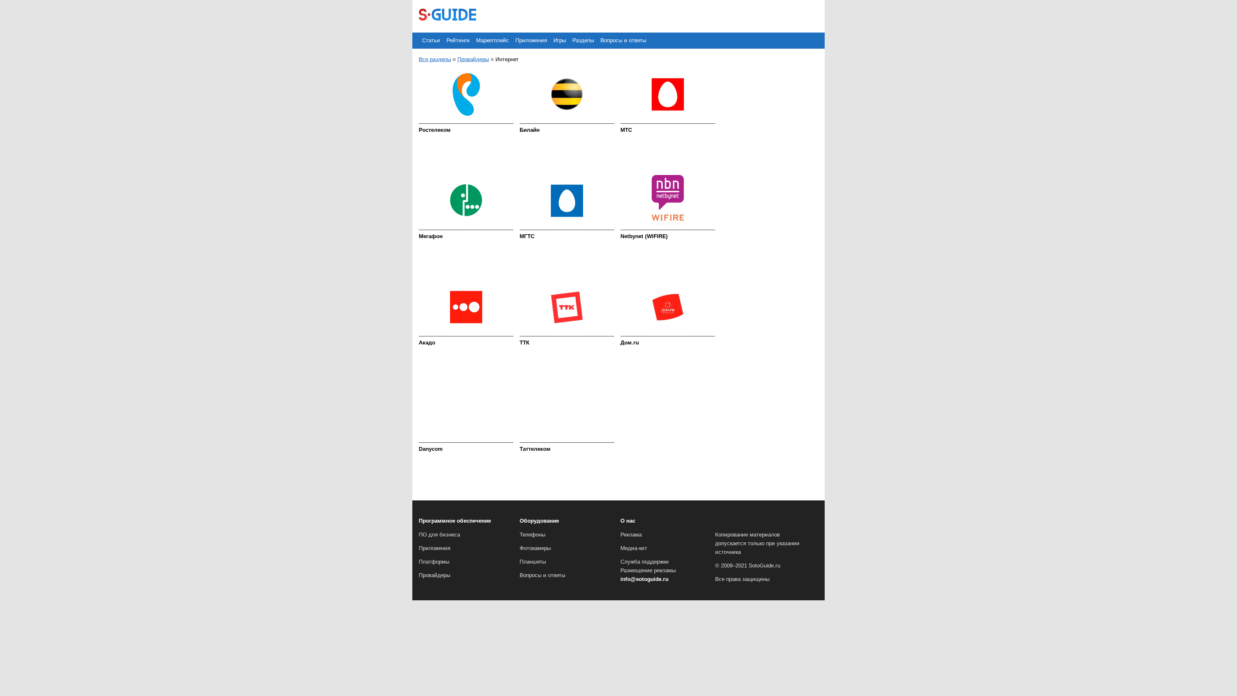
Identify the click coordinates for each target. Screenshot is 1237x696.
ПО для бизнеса (439, 535)
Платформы (434, 562)
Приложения (531, 40)
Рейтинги (458, 40)
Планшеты (533, 562)
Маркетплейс (492, 40)
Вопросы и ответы (623, 40)
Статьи (431, 40)
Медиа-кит (633, 548)
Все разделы (435, 59)
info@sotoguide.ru (644, 579)
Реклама (631, 535)
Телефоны (532, 535)
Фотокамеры (535, 548)
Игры (559, 40)
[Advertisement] (600, 15)
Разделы (583, 40)
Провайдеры (473, 59)
